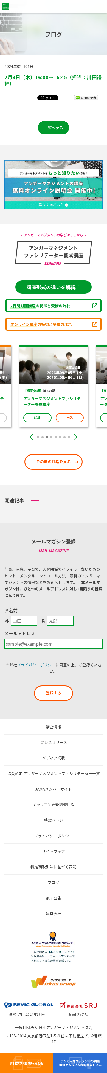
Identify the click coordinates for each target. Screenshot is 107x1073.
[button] (38, 437)
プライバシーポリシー (36, 664)
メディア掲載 (53, 758)
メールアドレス (19, 633)
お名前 (11, 610)
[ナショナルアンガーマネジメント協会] (53, 933)
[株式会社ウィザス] (53, 976)
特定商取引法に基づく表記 (53, 867)
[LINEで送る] (86, 97)
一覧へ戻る (53, 127)
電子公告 (53, 898)
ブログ (53, 882)
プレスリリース (53, 742)
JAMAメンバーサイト (53, 789)
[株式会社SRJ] (78, 1001)
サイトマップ (53, 851)
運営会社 (53, 913)
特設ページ (53, 820)
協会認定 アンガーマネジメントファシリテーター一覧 (53, 773)
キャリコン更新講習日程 (53, 804)
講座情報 (53, 726)
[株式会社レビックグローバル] (29, 1001)
